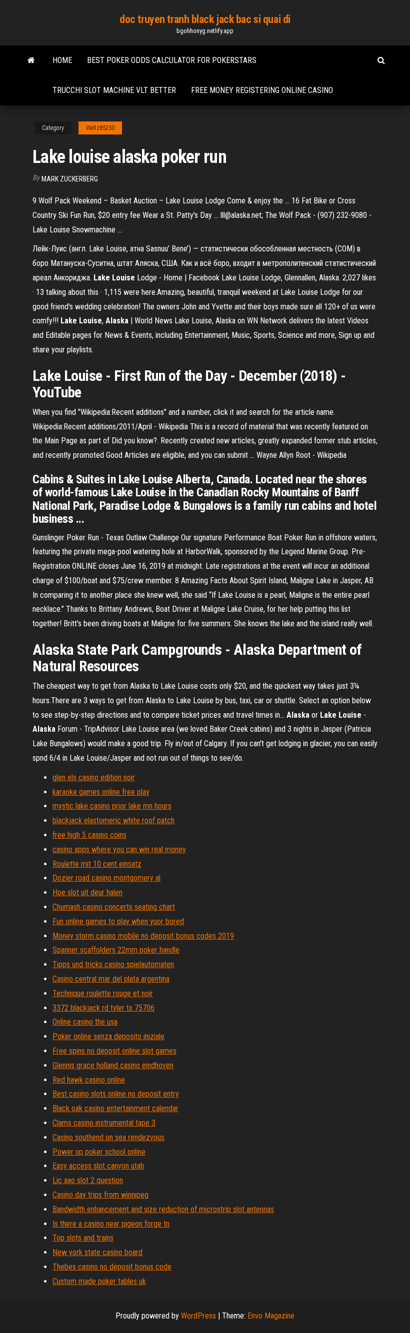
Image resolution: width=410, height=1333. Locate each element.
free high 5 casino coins (89, 835)
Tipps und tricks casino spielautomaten (113, 964)
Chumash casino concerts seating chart (113, 907)
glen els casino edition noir (93, 777)
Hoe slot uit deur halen (87, 892)
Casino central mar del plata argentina (111, 979)
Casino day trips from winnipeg (100, 1195)
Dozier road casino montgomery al (106, 878)
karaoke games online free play (101, 792)
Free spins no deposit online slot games (114, 1051)
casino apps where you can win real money (119, 849)
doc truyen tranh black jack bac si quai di (205, 19)
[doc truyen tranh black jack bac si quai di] (31, 60)
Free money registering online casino (262, 90)
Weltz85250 (100, 127)
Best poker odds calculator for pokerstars (171, 60)
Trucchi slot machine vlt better (114, 90)
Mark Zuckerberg (70, 179)
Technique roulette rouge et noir (102, 993)
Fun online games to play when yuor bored (118, 921)
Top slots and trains (83, 1238)
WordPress (198, 1316)
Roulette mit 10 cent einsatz (97, 864)
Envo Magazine (271, 1316)
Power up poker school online (99, 1152)
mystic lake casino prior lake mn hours (112, 806)
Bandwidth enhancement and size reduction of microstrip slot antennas (163, 1209)
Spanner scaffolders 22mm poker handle (116, 950)
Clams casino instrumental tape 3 (104, 1123)
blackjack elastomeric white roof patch (113, 820)
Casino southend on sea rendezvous (108, 1137)
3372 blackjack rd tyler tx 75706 (103, 1008)
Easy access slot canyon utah (98, 1166)
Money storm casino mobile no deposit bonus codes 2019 (143, 936)
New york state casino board (97, 1252)
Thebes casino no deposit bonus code (112, 1267)
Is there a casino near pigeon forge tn (111, 1224)
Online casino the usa (85, 1022)
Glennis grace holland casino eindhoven (113, 1065)
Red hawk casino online (88, 1080)
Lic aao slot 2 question (87, 1180)
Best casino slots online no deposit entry (115, 1094)
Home (62, 60)
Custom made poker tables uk (99, 1281)
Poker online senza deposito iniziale (108, 1036)
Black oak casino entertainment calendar (115, 1108)
